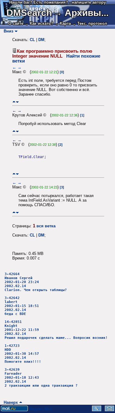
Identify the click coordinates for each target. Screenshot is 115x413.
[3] (62, 187)
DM (41, 39)
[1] (82, 115)
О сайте (15, 23)
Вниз (7, 31)
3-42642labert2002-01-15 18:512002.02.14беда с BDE (22, 306)
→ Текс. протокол (89, 23)
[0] (62, 72)
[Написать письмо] (109, 409)
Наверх (9, 402)
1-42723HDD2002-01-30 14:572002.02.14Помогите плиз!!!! (23, 354)
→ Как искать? (39, 23)
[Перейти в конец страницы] (17, 102)
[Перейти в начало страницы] (14, 102)
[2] (60, 144)
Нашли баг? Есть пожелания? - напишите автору (57, 2)
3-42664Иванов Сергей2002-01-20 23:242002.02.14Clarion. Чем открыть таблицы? (36, 282)
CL (32, 39)
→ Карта (63, 23)
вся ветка (46, 226)
